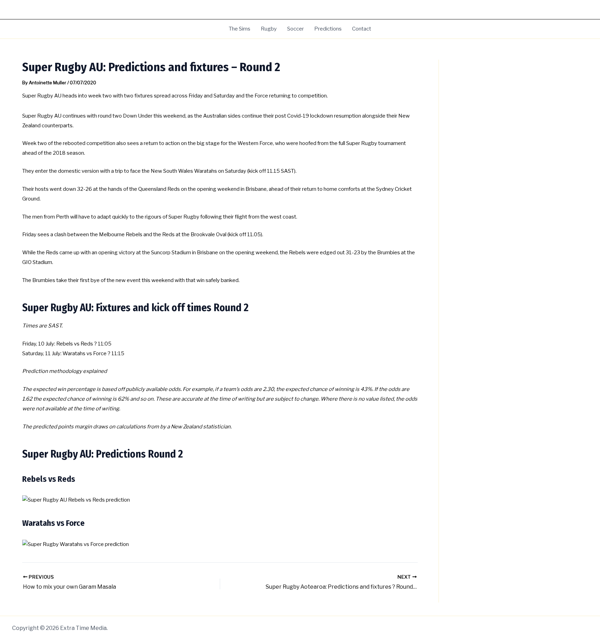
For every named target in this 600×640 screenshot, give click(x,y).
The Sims (239, 29)
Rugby (269, 29)
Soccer (295, 29)
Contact (361, 29)
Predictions (328, 29)
